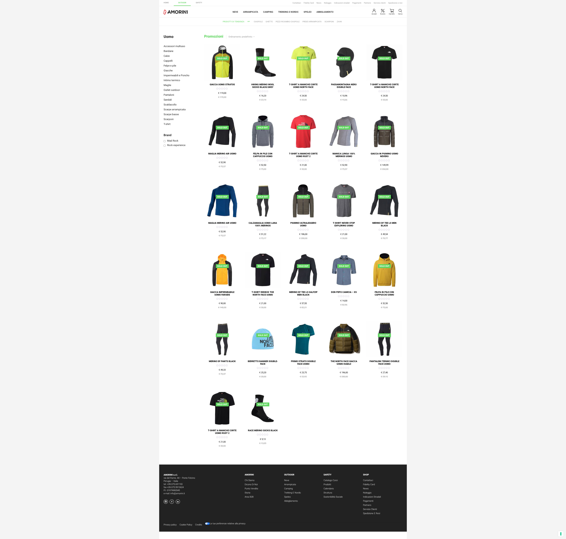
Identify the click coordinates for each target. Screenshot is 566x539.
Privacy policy (170, 524)
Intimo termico (172, 80)
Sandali (168, 100)
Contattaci (296, 2)
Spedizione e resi (395, 2)
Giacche (168, 70)
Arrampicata (250, 12)
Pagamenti (356, 2)
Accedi (374, 14)
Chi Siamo (249, 480)
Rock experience (176, 145)
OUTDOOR (182, 2)
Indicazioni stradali (342, 2)
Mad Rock (172, 140)
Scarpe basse (171, 114)
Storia (247, 492)
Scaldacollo (170, 104)
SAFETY (199, 2)
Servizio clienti (380, 2)
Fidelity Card (309, 2)
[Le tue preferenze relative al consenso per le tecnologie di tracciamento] (561, 534)
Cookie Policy (186, 524)
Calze (167, 56)
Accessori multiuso (174, 46)
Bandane (168, 51)
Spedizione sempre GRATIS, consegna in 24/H (296, 21)
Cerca (400, 14)
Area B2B (249, 496)
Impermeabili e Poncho (176, 75)
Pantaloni (169, 95)
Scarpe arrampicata (175, 109)
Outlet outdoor (172, 90)
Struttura (328, 492)
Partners (367, 2)
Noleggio (327, 2)
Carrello (392, 14)
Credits (198, 524)
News (318, 2)
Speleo (307, 12)
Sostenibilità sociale (333, 496)
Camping (268, 12)
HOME (166, 2)
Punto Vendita (251, 488)
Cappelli (168, 61)
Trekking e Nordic (288, 12)
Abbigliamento (324, 12)
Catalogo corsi (331, 480)
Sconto (382, 14)
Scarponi (168, 119)
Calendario (329, 488)
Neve (235, 12)
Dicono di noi (251, 484)
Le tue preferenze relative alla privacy (227, 523)
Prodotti (327, 484)
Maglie (167, 85)
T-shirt (167, 124)
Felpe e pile (170, 66)
